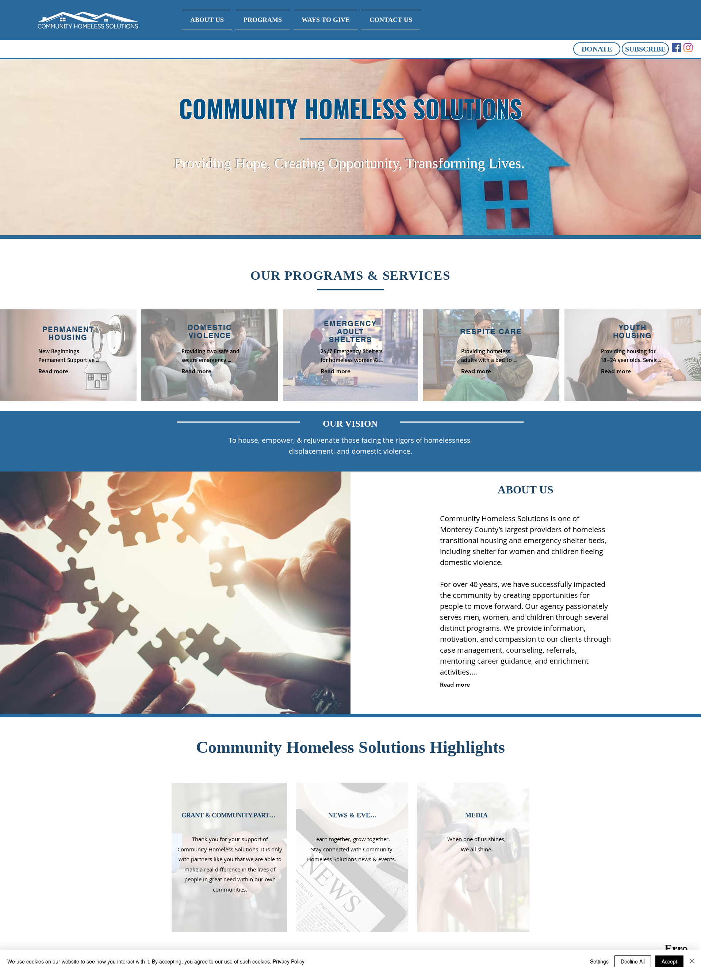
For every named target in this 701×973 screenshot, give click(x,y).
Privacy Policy (288, 961)
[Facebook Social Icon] (676, 47)
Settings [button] (599, 961)
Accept (669, 961)
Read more (53, 371)
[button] (596, 49)
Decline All (633, 961)
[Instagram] (688, 47)
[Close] (692, 961)
